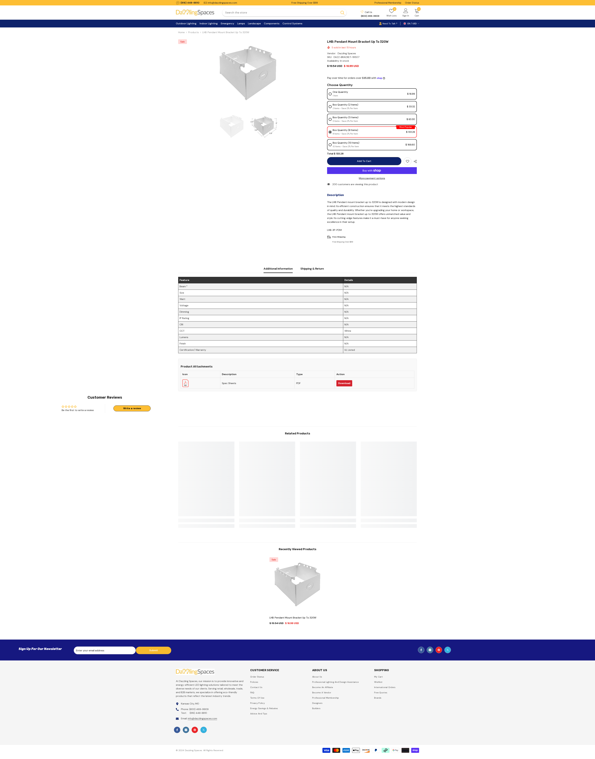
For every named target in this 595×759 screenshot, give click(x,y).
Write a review (132, 408)
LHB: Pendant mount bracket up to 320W (292, 617)
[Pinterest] (439, 650)
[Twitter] (447, 650)
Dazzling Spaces (347, 53)
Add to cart (364, 161)
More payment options (372, 178)
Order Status (412, 2)
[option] (248, 74)
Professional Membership (388, 2)
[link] (206, 520)
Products (193, 32)
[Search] (284, 12)
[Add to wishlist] (407, 161)
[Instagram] (430, 650)
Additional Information (278, 269)
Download (344, 383)
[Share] (414, 161)
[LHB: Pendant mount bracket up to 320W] (297, 585)
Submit (153, 650)
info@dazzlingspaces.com (202, 718)
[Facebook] (421, 650)
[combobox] (280, 12)
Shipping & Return (312, 269)
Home (181, 32)
